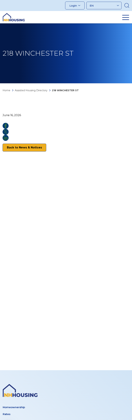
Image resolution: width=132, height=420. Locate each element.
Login (73, 5)
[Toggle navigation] (125, 17)
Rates (6, 414)
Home (6, 90)
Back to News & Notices (24, 147)
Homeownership (14, 407)
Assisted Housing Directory (31, 90)
